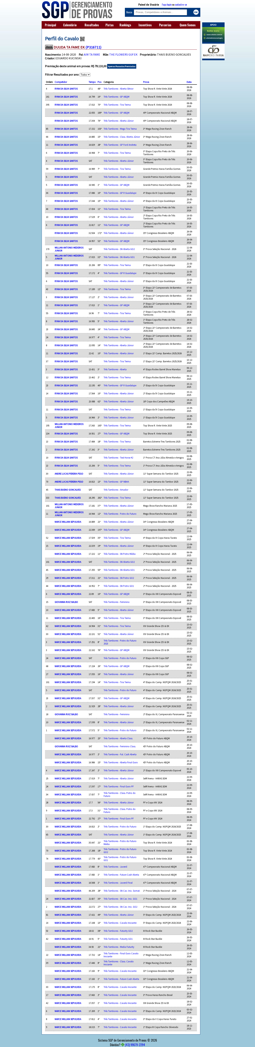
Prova (146, 81)
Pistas (109, 25)
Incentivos (145, 25)
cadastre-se (181, 4)
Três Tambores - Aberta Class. (118, 738)
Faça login (167, 4)
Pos (99, 81)
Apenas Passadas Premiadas (121, 66)
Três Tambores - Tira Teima (117, 104)
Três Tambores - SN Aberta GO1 (119, 257)
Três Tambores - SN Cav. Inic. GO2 (120, 906)
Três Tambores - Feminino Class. (120, 746)
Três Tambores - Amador (116, 489)
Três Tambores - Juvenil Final (118, 882)
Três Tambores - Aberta (115, 369)
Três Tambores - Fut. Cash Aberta (120, 754)
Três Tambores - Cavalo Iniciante (120, 922)
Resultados (92, 25)
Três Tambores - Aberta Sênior (118, 88)
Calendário (70, 25)
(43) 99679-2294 (135, 1045)
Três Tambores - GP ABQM (116, 96)
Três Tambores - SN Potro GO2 (119, 577)
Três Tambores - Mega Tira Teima (120, 128)
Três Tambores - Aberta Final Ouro (121, 762)
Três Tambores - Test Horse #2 (118, 457)
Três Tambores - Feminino (117, 601)
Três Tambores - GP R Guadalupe (120, 192)
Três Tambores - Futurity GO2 (118, 930)
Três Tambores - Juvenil (115, 866)
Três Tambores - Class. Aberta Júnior (122, 136)
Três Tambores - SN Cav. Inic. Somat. (122, 890)
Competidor (61, 81)
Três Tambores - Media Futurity (119, 946)
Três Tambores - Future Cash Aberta (121, 874)
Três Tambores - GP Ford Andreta (120, 144)
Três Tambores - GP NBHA (116, 481)
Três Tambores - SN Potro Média (120, 553)
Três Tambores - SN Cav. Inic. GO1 (120, 898)
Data (189, 81)
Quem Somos (188, 25)
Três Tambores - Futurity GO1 (118, 938)
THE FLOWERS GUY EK (123, 54)
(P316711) (93, 47)
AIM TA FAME (92, 54)
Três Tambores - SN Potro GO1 (119, 585)
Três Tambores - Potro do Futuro (120, 513)
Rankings (125, 25)
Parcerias (165, 25)
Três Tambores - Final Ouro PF (119, 786)
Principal (50, 25)
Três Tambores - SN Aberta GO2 (119, 249)
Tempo (92, 81)
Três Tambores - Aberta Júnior (119, 120)
